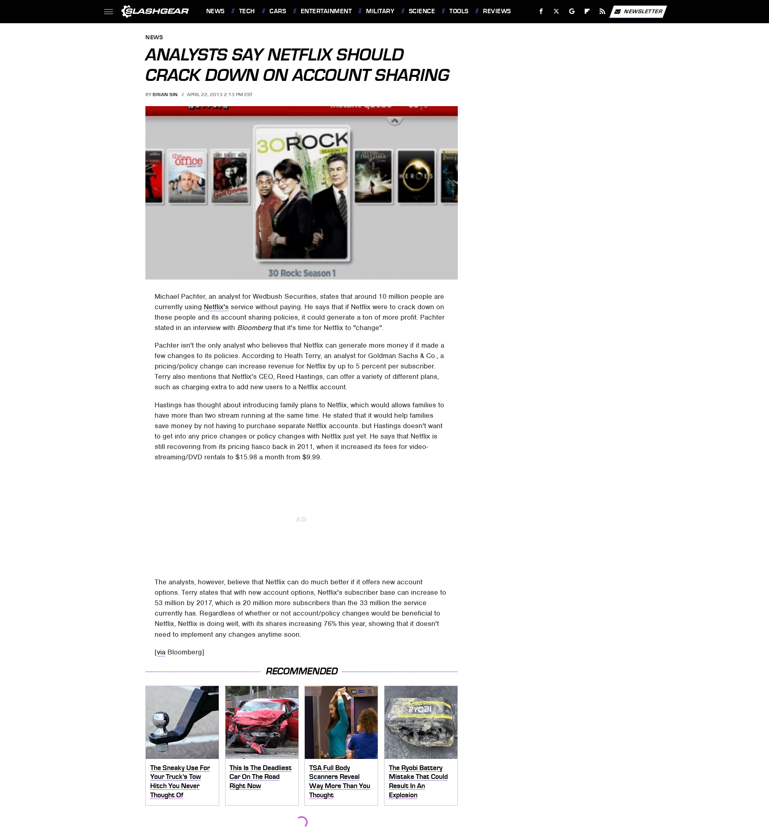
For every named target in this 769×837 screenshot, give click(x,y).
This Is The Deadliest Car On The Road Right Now (260, 777)
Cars (278, 11)
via (161, 652)
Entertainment (326, 11)
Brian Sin (165, 94)
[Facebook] (541, 11)
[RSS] (602, 11)
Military (380, 11)
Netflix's (216, 306)
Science (422, 11)
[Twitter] (556, 11)
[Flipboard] (587, 11)
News (215, 11)
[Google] (572, 11)
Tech (247, 11)
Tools (458, 11)
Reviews (497, 11)
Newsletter (643, 11)
